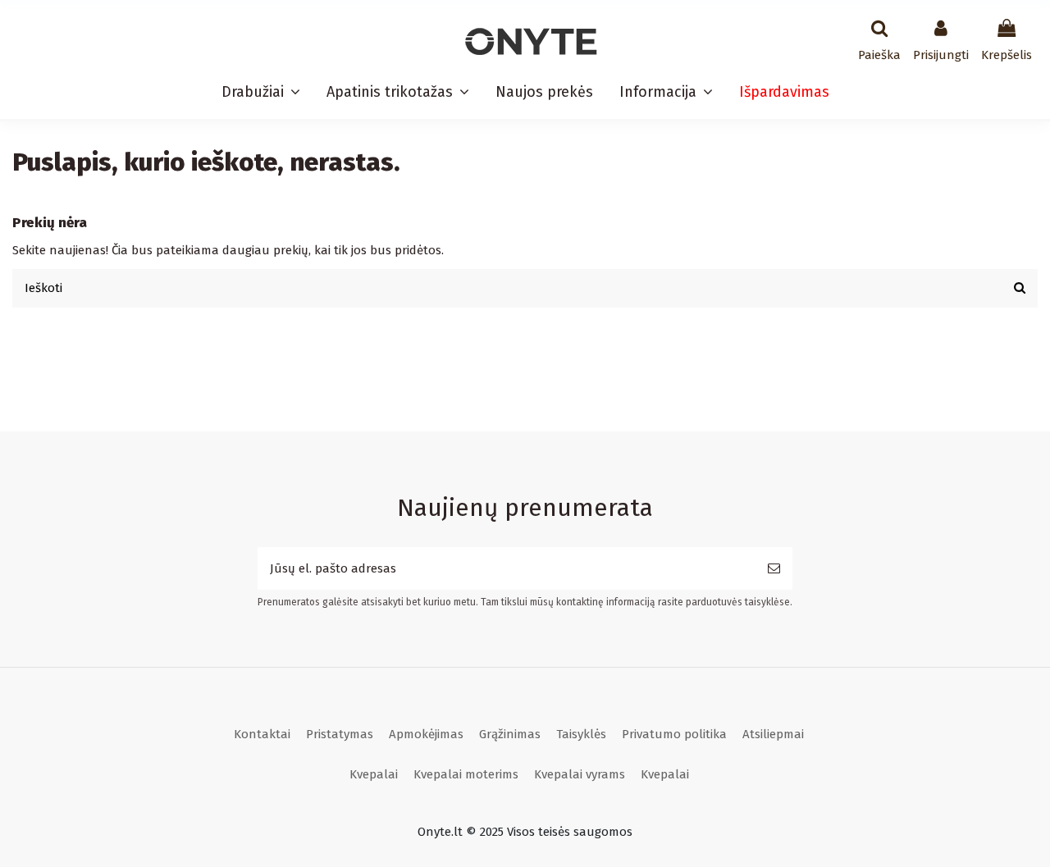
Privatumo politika (674, 734)
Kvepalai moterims (465, 774)
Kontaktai (262, 734)
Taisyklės (581, 734)
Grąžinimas (510, 734)
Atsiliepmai (773, 734)
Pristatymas (339, 734)
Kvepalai (373, 774)
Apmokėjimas (426, 734)
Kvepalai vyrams (579, 774)
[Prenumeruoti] (774, 569)
